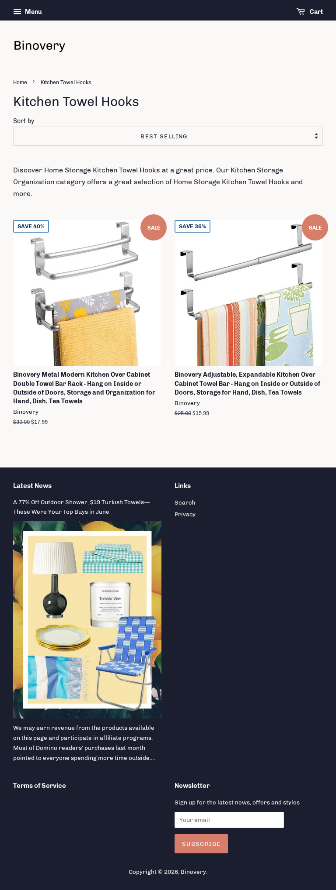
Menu (33, 12)
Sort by (23, 121)
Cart (315, 12)
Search (185, 502)
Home (20, 82)
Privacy (185, 514)
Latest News (32, 486)
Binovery (193, 871)
